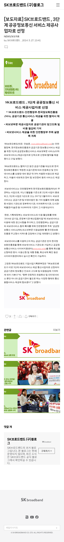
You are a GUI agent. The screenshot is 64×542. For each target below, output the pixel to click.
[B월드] (27, 517)
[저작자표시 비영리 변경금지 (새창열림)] (43, 316)
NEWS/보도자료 (11, 36)
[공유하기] (14, 316)
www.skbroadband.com (41, 144)
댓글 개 (8, 426)
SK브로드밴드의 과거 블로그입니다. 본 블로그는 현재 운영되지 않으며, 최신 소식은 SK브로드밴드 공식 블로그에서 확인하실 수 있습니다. (22, 455)
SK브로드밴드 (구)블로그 (24, 5)
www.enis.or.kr (39, 248)
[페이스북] (36, 517)
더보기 (56, 330)
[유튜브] (32, 517)
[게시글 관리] (20, 316)
